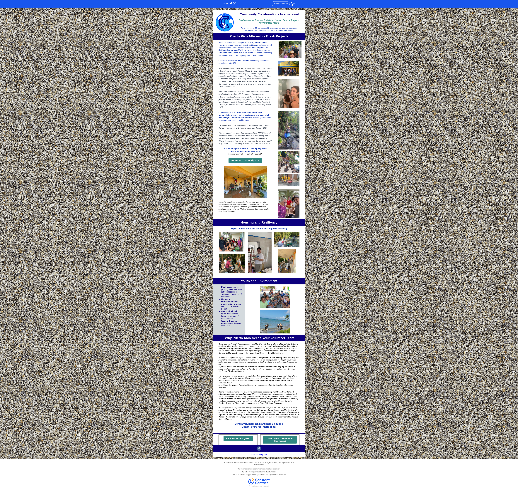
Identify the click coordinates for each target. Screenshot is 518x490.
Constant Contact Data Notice (265, 472)
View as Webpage (259, 454)
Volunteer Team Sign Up (245, 160)
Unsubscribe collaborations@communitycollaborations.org (259, 469)
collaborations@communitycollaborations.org (254, 475)
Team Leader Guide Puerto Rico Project (279, 439)
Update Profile (247, 472)
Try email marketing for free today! (259, 486)
